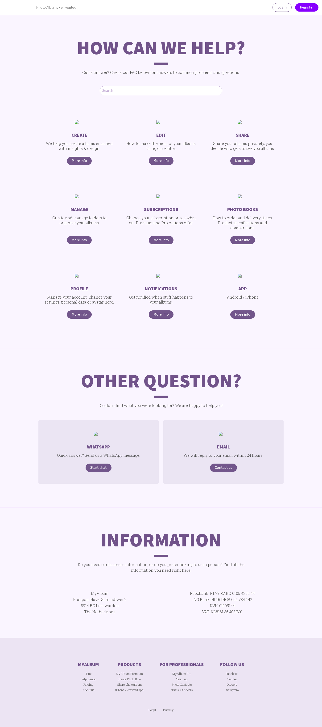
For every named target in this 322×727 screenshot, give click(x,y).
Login (282, 7)
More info (79, 160)
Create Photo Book (129, 679)
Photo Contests (182, 684)
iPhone (119, 690)
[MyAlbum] (17, 7)
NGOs (175, 690)
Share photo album (129, 684)
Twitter (232, 679)
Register (307, 7)
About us (89, 690)
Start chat (98, 467)
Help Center (88, 679)
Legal (152, 710)
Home (88, 674)
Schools (187, 690)
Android (132, 690)
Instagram (232, 690)
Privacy (168, 710)
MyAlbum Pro (181, 674)
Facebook (232, 674)
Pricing (88, 684)
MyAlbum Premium (129, 674)
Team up (181, 679)
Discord (232, 684)
